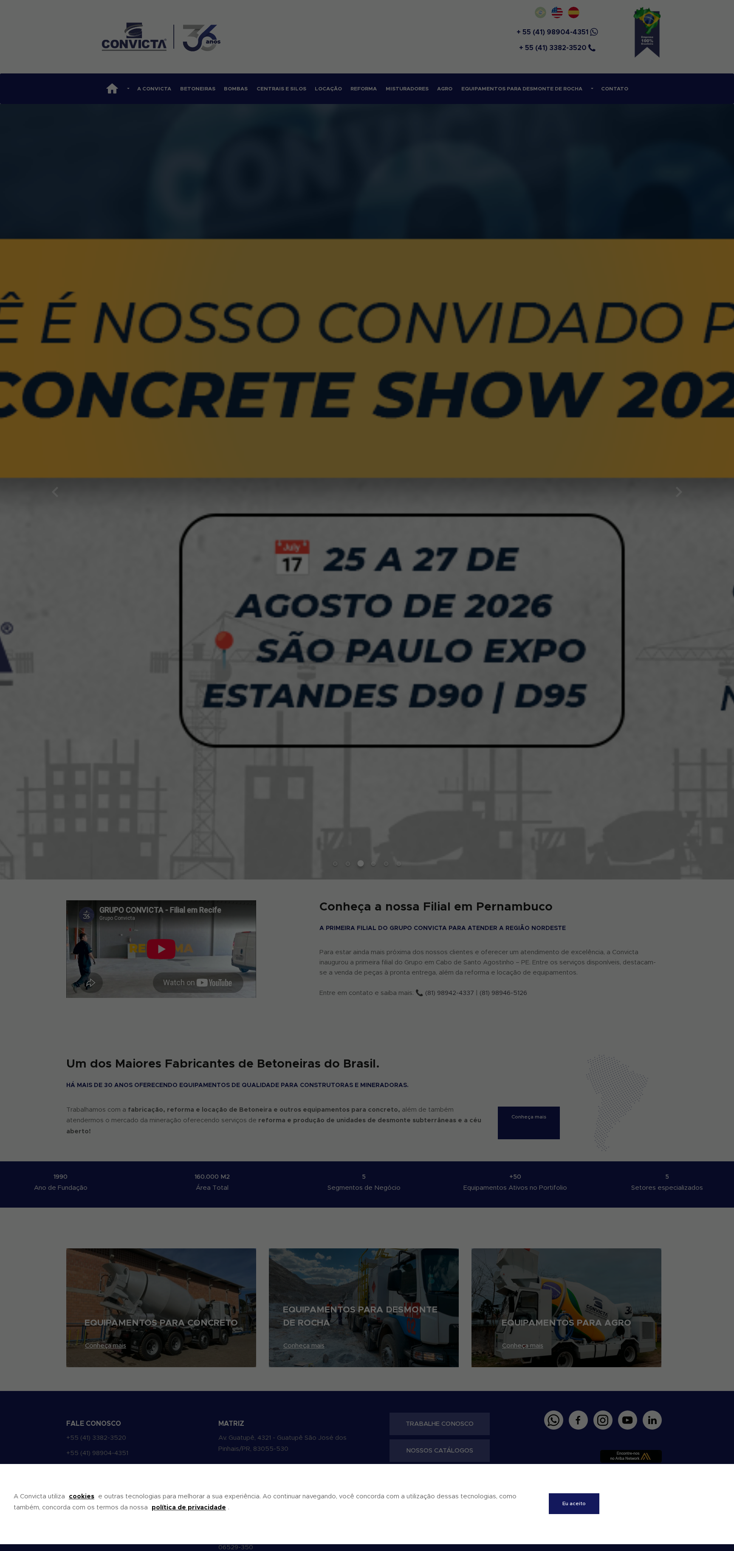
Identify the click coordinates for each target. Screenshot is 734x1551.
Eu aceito (574, 1503)
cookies (81, 1496)
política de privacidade (189, 1507)
